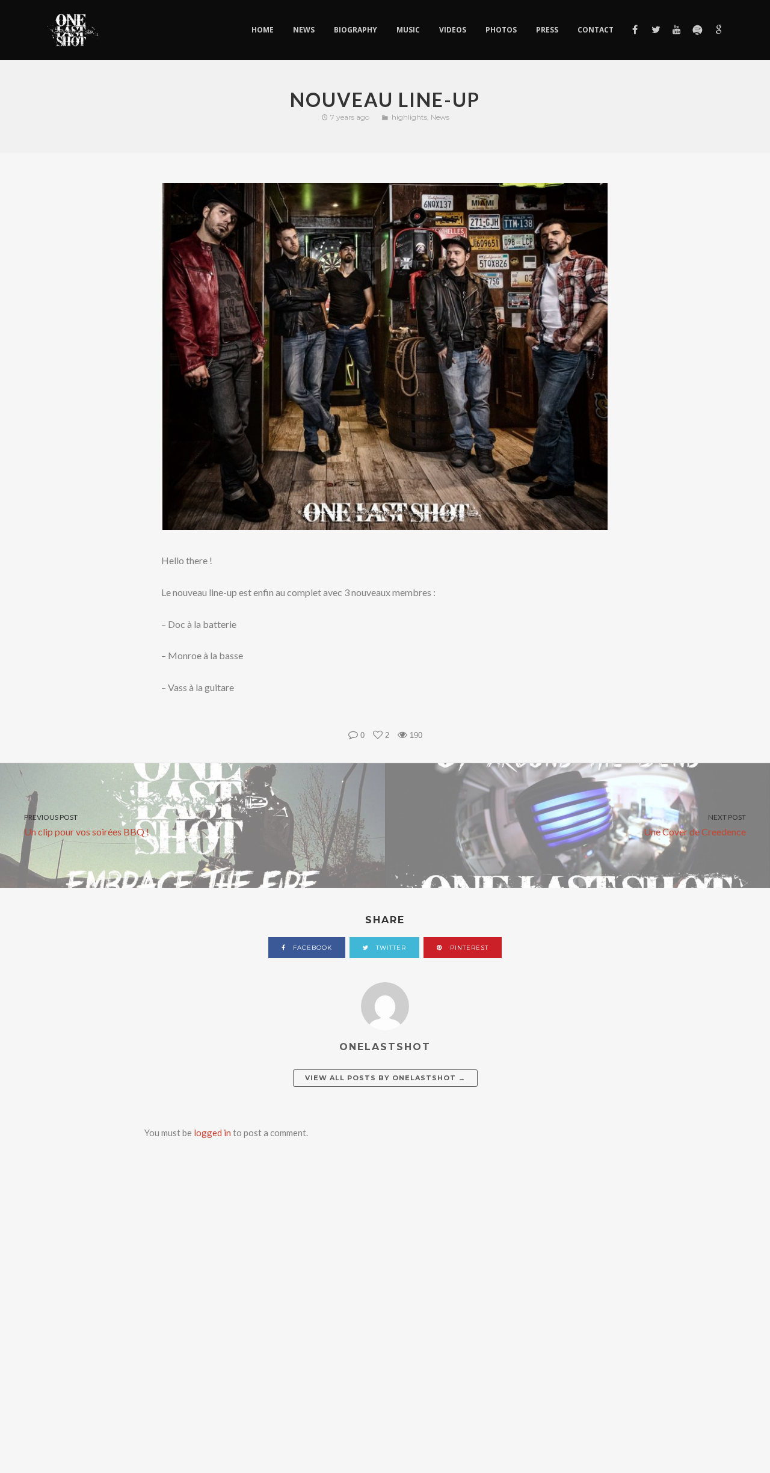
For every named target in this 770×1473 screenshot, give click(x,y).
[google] (717, 30)
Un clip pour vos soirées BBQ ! (86, 825)
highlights (409, 116)
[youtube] (675, 30)
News (440, 116)
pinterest (468, 948)
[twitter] (655, 30)
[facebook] (634, 30)
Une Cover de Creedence (695, 825)
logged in (212, 1132)
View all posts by (385, 1078)
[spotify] (696, 30)
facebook (311, 948)
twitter (390, 948)
